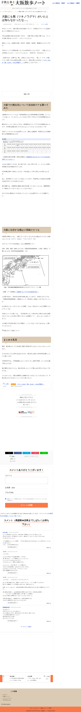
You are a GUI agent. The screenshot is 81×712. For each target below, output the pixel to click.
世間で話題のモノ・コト (32, 24)
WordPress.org (7, 700)
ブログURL (9, 493)
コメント (8, 475)
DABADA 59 (6, 607)
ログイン (5, 694)
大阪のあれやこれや (19, 24)
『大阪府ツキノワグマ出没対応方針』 (26, 292)
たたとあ (5, 532)
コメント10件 (44, 24)
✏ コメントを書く (26, 626)
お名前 (10, 488)
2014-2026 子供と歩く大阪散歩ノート (39, 710)
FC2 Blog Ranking (5, 704)
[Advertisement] (26, 78)
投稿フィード (6, 696)
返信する (49, 547)
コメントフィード (7, 698)
